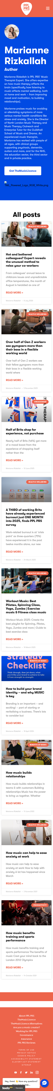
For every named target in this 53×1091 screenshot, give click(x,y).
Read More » (14, 292)
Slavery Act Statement (26, 1062)
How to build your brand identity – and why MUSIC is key (25, 692)
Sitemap (26, 1065)
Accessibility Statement (26, 1059)
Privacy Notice (26, 1053)
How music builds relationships (19, 774)
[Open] (47, 8)
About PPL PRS (26, 1015)
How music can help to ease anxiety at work (26, 854)
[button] (44, 1083)
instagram (37, 1072)
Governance (26, 1035)
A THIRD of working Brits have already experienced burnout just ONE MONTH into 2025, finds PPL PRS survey (25, 517)
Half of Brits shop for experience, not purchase (25, 431)
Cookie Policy (26, 1056)
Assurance (26, 1038)
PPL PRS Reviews (26, 1042)
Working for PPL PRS (26, 1031)
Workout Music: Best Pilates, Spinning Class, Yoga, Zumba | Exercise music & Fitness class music (26, 606)
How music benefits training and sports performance (20, 936)
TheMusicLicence (26, 1019)
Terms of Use (27, 1050)
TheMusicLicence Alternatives (26, 1023)
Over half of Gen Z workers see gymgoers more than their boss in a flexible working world (26, 347)
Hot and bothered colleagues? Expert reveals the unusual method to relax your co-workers (26, 260)
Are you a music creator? (26, 1027)
